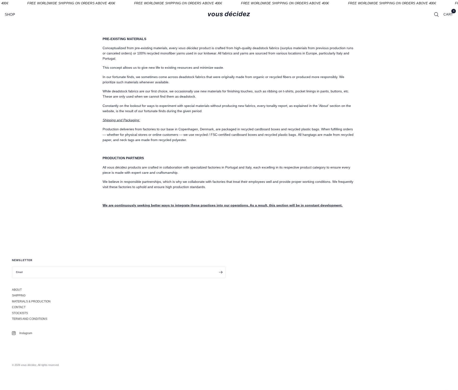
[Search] (436, 15)
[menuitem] (12, 14)
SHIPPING (19, 295)
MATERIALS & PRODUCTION (31, 301)
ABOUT (17, 289)
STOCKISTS (20, 313)
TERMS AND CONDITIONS (29, 319)
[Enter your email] (220, 272)
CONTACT (19, 307)
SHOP (10, 14)
